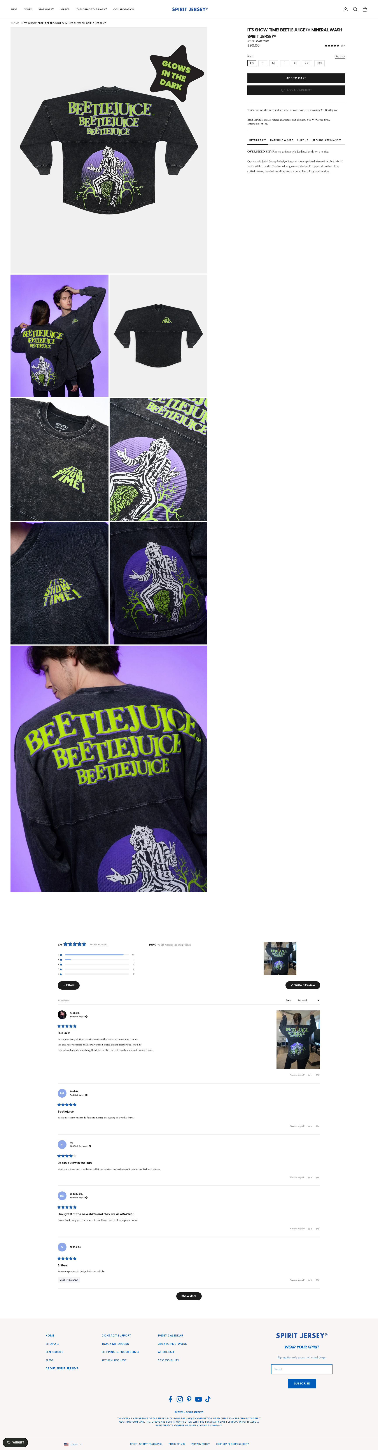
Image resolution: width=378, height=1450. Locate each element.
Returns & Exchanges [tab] (327, 140)
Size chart (340, 56)
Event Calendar (170, 1335)
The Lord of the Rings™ (91, 9)
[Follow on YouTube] (198, 1399)
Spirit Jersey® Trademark (146, 1444)
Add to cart (296, 78)
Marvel (65, 9)
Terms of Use (176, 1444)
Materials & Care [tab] (281, 140)
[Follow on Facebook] (170, 1399)
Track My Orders (115, 1344)
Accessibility (168, 1360)
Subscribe (302, 1383)
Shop (13, 9)
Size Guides (54, 1352)
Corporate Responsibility (232, 1444)
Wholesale (166, 1352)
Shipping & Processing (120, 1352)
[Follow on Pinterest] (189, 1399)
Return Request (114, 1360)
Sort (289, 1000)
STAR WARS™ (46, 9)
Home (15, 23)
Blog (50, 1360)
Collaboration (123, 9)
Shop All (52, 1344)
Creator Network (172, 1344)
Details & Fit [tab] (257, 140)
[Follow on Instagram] (180, 1399)
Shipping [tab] (302, 140)
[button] (96, 955)
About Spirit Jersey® (62, 1368)
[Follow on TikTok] (208, 1399)
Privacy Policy (200, 1444)
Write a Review (307, 986)
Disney (28, 9)
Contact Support (116, 1335)
